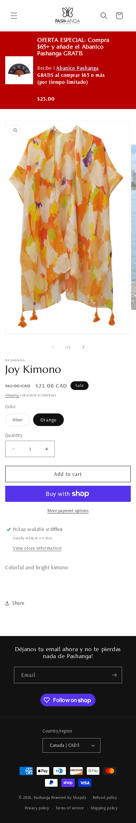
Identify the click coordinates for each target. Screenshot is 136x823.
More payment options (68, 510)
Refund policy (105, 797)
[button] (14, 15)
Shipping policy (104, 808)
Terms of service (70, 808)
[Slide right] (83, 347)
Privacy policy (37, 808)
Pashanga (42, 797)
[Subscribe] (114, 675)
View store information (37, 548)
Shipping (12, 395)
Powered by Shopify (68, 797)
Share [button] (18, 603)
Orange (48, 420)
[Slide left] (52, 347)
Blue (21, 421)
